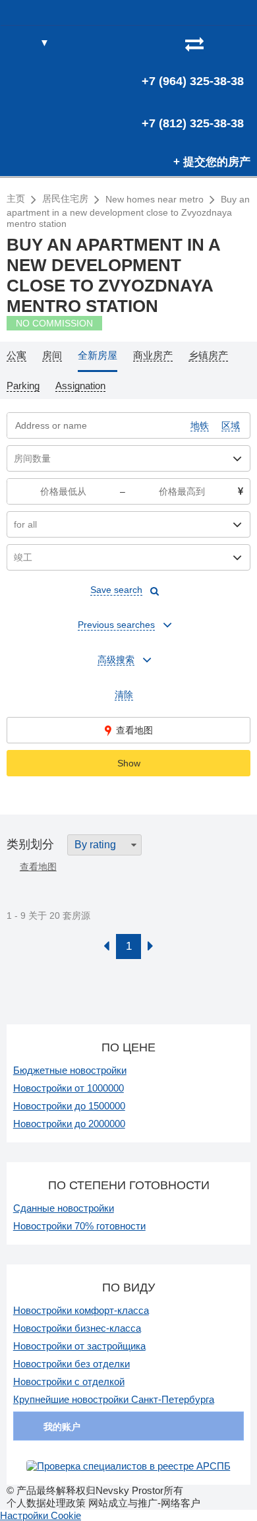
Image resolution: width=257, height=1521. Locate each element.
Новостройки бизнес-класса (77, 1328)
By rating (95, 844)
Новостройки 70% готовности (79, 1225)
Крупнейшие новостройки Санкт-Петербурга (113, 1399)
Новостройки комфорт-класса (81, 1310)
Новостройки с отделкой (69, 1381)
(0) (218, 43)
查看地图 (134, 730)
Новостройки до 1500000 (69, 1105)
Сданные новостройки (63, 1208)
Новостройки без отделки (71, 1363)
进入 (239, 43)
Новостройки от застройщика (79, 1345)
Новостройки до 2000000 (69, 1123)
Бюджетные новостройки (70, 1070)
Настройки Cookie (40, 1515)
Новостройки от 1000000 (68, 1088)
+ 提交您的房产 (211, 162)
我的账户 (61, 1426)
